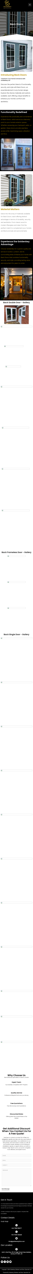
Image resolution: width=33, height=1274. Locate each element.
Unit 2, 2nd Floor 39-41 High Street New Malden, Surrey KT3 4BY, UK (16, 1253)
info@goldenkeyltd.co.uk (17, 1241)
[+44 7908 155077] (16, 1225)
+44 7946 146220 (16, 1235)
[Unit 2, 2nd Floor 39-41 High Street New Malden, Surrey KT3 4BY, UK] (16, 1249)
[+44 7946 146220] (16, 1232)
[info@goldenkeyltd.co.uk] (16, 1238)
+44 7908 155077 (16, 1228)
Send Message (5, 1189)
